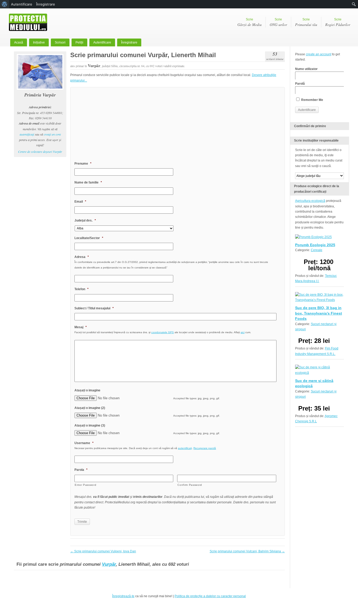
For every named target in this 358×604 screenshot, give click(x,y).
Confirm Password (189, 484)
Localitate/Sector (88, 238)
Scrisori (60, 42)
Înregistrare (129, 42)
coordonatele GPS (162, 332)
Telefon (81, 289)
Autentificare (102, 42)
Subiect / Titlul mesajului (94, 308)
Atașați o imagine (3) (89, 425)
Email (80, 201)
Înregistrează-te (123, 596)
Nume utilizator (306, 69)
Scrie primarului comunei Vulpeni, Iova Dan (103, 551)
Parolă (300, 83)
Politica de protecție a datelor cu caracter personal (210, 596)
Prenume (82, 163)
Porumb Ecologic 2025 (315, 245)
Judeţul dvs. (85, 220)
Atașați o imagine (87, 390)
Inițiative (39, 42)
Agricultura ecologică (310, 201)
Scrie (249, 22)
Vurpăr (109, 564)
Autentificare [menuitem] (21, 4)
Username (84, 443)
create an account (318, 54)
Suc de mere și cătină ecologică (314, 383)
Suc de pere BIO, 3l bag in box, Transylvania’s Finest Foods (318, 313)
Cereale (316, 250)
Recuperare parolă (204, 448)
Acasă (18, 42)
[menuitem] (4, 4)
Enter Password (85, 484)
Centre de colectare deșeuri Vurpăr (40, 151)
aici (243, 332)
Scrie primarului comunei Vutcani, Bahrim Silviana (247, 551)
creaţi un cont (52, 134)
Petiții (79, 42)
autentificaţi (27, 134)
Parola (81, 470)
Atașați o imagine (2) (89, 408)
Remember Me (311, 100)
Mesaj (80, 327)
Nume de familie (88, 182)
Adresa (81, 257)
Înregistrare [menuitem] (45, 4)
